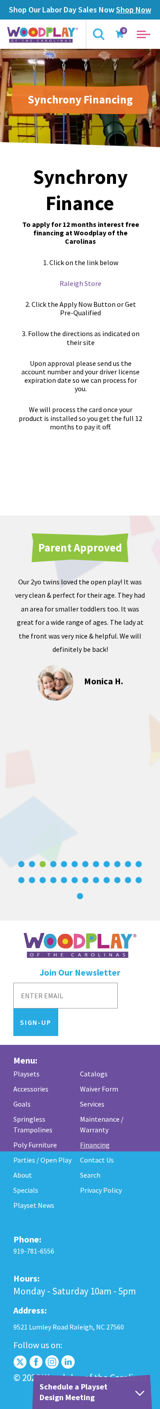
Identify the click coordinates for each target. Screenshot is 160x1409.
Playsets (26, 1073)
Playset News (33, 1205)
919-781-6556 (33, 1250)
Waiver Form (99, 1088)
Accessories (30, 1088)
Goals (22, 1103)
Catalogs (94, 1073)
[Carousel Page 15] (43, 880)
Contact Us (97, 1159)
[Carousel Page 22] (117, 880)
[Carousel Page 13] (21, 880)
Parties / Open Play (42, 1159)
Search (90, 1175)
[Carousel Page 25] (80, 896)
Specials (25, 1190)
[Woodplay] (43, 34)
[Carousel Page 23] (128, 880)
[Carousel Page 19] (85, 880)
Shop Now (133, 9)
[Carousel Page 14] (32, 880)
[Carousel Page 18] (75, 880)
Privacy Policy (101, 1190)
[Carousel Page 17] (64, 880)
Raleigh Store (80, 283)
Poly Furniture (35, 1144)
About (22, 1175)
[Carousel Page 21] (107, 880)
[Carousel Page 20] (96, 880)
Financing (95, 1144)
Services (92, 1103)
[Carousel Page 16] (53, 880)
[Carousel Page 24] (139, 880)
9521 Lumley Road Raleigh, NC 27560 (68, 1326)
